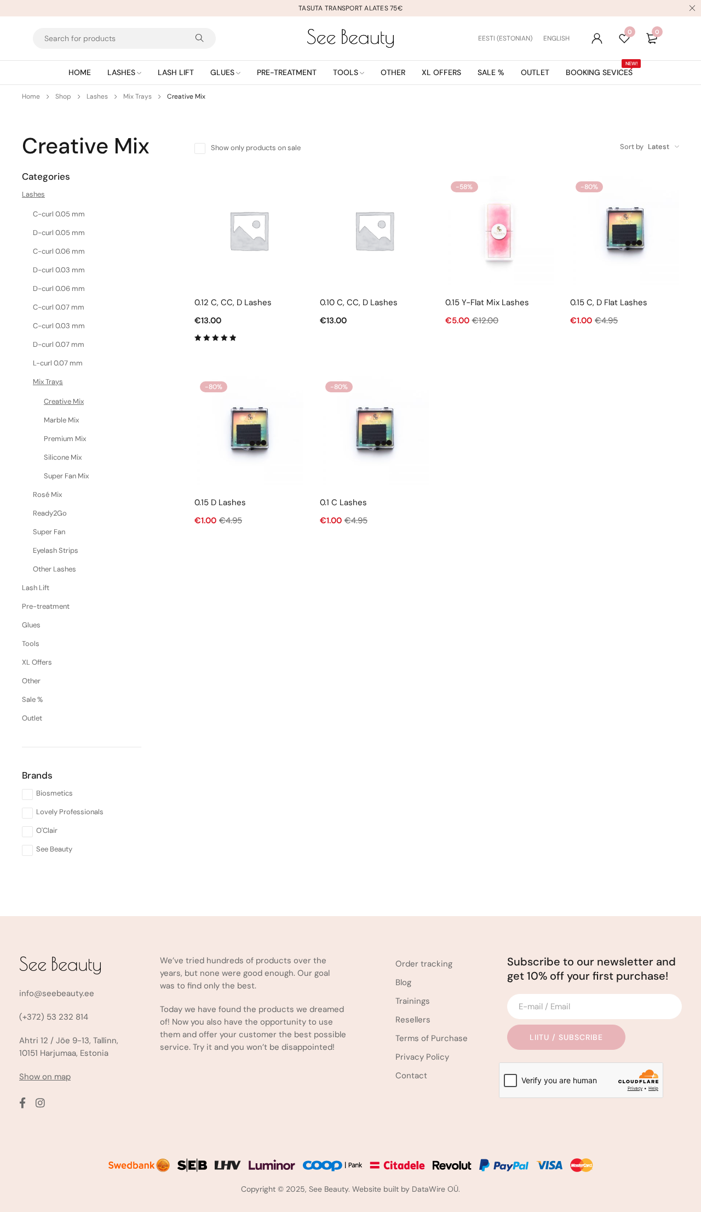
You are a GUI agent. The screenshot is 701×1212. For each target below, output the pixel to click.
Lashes (97, 96)
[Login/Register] (597, 38)
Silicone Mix (63, 457)
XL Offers (37, 662)
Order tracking (423, 963)
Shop (63, 96)
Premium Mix (65, 438)
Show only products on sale (256, 147)
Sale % (32, 699)
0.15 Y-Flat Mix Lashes (487, 302)
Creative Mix (64, 401)
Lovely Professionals (70, 811)
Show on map (45, 1076)
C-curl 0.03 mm (59, 325)
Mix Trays (137, 96)
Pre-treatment (46, 606)
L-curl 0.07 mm (58, 363)
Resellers (412, 1019)
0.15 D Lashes (220, 502)
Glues (31, 625)
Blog (403, 982)
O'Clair (47, 830)
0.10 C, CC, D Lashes (359, 302)
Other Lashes (54, 569)
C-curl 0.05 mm (59, 214)
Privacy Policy (422, 1056)
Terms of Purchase (431, 1038)
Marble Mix (61, 420)
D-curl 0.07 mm (58, 344)
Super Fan (49, 531)
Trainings (412, 1001)
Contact (411, 1075)
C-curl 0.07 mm (58, 307)
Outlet (32, 718)
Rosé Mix (47, 494)
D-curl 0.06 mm (59, 288)
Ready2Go (50, 513)
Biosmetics (54, 793)
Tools (30, 643)
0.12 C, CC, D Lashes (233, 302)
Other (31, 680)
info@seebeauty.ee (56, 993)
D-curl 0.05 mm (59, 232)
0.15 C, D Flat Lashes (608, 302)
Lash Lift (35, 587)
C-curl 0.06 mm (59, 251)
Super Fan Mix (66, 476)
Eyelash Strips (55, 550)
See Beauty (54, 849)
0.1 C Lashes (343, 502)
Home (31, 96)
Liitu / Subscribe (566, 1037)
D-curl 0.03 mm (59, 270)
